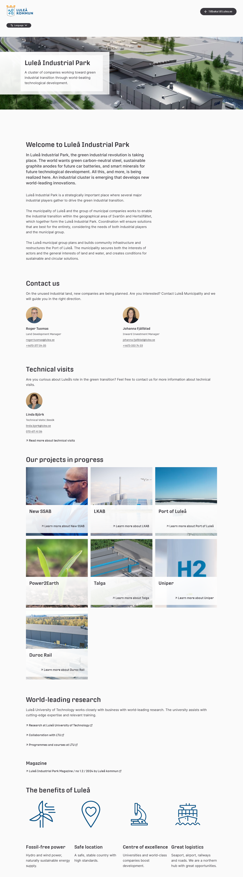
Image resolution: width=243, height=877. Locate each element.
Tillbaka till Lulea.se (220, 11)
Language (18, 25)
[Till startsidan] (19, 16)
